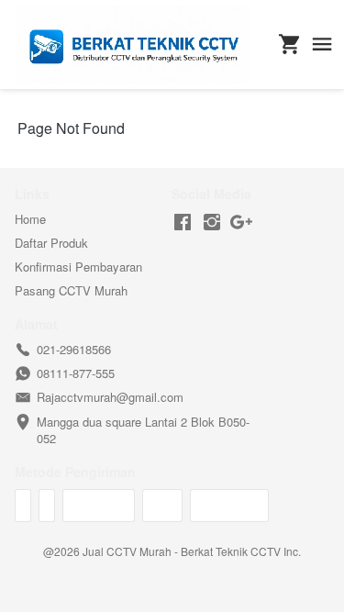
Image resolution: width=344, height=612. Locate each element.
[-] (183, 222)
